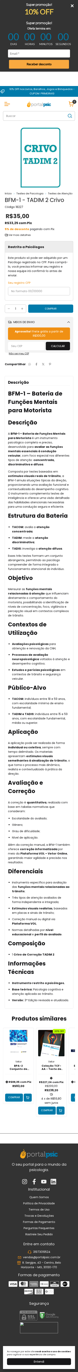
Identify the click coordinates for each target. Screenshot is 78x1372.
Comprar (14, 1097)
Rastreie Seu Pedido (39, 1234)
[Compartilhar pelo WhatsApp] (30, 364)
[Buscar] (69, 116)
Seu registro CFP (19, 283)
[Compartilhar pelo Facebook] (36, 364)
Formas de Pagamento (39, 1222)
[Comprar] (28, 1098)
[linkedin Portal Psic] (53, 1182)
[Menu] (8, 104)
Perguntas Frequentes (39, 1228)
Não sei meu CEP (19, 353)
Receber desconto (39, 64)
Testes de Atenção (60, 193)
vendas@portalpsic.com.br (41, 1257)
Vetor (18, 1061)
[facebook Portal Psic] (34, 1182)
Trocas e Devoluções (39, 1216)
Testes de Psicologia (29, 193)
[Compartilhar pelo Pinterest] (50, 364)
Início (8, 193)
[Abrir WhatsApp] (68, 1362)
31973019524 (41, 1252)
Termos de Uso (39, 1210)
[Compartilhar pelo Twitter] (43, 364)
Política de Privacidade (39, 1203)
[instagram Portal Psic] (24, 1182)
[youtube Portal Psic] (43, 1182)
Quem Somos (39, 1197)
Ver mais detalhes (19, 235)
